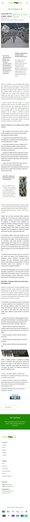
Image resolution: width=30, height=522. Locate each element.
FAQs (3, 463)
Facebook (4, 445)
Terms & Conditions (6, 471)
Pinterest (4, 450)
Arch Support (14, 9)
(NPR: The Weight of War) (19, 98)
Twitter (3, 447)
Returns (4, 473)
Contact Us (4, 466)
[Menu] (27, 3)
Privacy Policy (5, 468)
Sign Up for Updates (22, 14)
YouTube (4, 455)
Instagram (4, 452)
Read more (8, 407)
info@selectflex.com (9, 486)
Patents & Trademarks (7, 476)
